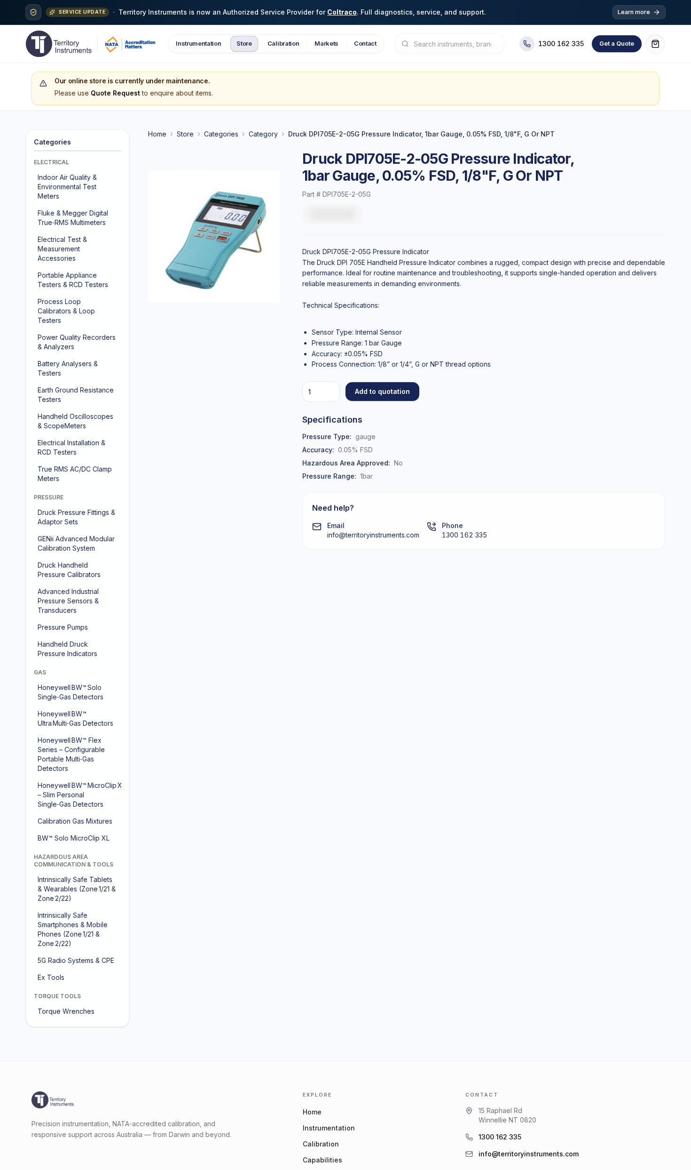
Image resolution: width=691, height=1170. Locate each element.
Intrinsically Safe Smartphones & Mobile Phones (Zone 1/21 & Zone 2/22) (73, 929)
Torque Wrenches (66, 1011)
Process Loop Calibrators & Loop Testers (66, 310)
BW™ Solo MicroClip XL (74, 838)
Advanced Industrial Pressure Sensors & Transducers (68, 600)
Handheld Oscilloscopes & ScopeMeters (75, 421)
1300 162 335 (464, 535)
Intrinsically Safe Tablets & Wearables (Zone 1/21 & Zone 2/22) (77, 888)
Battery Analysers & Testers (68, 368)
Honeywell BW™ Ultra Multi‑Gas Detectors (75, 718)
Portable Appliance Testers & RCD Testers (73, 279)
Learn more (634, 12)
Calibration (282, 43)
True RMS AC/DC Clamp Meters (75, 473)
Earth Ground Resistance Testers (76, 394)
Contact (365, 43)
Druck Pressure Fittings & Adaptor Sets (76, 517)
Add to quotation (382, 391)
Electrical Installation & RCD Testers (71, 447)
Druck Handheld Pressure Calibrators (69, 569)
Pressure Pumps (63, 627)
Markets (326, 43)
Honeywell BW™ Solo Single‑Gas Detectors (70, 692)
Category (263, 134)
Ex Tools (51, 977)
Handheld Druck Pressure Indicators (67, 648)
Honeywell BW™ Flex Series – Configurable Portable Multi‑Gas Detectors (71, 754)
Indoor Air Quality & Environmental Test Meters (67, 186)
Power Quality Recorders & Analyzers (77, 342)
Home (157, 134)
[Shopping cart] (655, 43)
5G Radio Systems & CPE (76, 960)
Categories (221, 134)
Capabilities (322, 1160)
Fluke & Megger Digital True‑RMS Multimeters (73, 217)
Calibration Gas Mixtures (75, 821)
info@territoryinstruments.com (373, 535)
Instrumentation (198, 43)
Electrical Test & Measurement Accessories (62, 248)
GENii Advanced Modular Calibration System (76, 543)
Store (243, 43)
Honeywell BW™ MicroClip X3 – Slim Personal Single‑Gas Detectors (78, 794)
